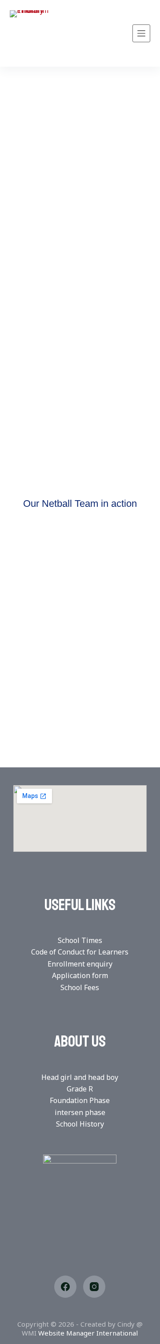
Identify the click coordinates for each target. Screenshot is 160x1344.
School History (80, 1124)
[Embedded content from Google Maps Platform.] (80, 818)
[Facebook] (65, 1287)
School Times (80, 940)
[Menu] (141, 33)
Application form (80, 975)
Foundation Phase (80, 1100)
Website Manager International (88, 1332)
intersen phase (80, 1112)
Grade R (80, 1089)
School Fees (79, 987)
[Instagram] (94, 1287)
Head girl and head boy (79, 1077)
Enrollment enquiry (80, 964)
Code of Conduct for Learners (79, 952)
